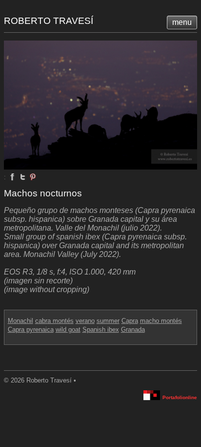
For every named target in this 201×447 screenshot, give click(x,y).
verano (85, 320)
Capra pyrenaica (31, 329)
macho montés (161, 320)
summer (108, 320)
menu (182, 22)
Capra (129, 320)
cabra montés (54, 320)
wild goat (68, 329)
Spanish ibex (100, 329)
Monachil (20, 320)
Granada (133, 329)
